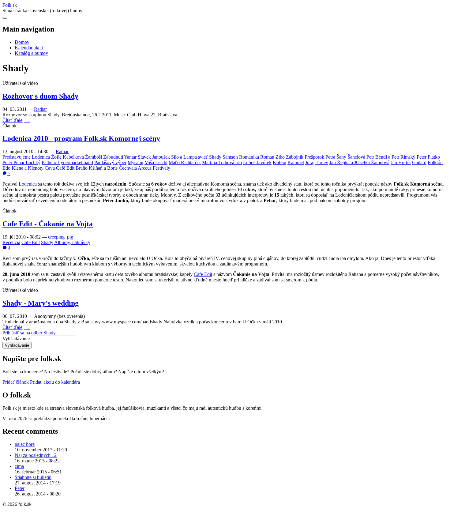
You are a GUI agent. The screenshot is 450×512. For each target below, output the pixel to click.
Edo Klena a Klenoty (22, 168)
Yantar (130, 157)
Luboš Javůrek (257, 162)
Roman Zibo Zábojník (281, 157)
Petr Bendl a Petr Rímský (390, 157)
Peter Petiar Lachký (21, 162)
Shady (215, 157)
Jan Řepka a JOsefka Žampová (359, 162)
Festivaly (161, 168)
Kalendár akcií (29, 47)
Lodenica (41, 157)
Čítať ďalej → (16, 120)
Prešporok (314, 157)
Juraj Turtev (316, 162)
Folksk (9, 5)
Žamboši (93, 157)
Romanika (249, 157)
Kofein (279, 162)
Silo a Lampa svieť (189, 157)
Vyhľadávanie (16, 338)
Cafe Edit (203, 274)
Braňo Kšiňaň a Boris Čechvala (106, 168)
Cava (50, 168)
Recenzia (11, 242)
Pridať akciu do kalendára (55, 382)
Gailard (419, 162)
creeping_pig (60, 236)
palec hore (25, 444)
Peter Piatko (428, 157)
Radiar (40, 109)
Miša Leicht (155, 162)
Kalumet (295, 162)
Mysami (135, 162)
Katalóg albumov (31, 53)
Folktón (435, 162)
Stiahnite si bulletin (33, 477)
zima (19, 466)
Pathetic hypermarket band (67, 162)
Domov (22, 42)
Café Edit (65, 168)
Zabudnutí (113, 157)
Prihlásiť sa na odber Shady (29, 332)
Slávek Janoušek (154, 157)
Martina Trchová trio (222, 162)
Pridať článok (15, 382)
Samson (230, 157)
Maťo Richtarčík (185, 162)
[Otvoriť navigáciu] (4, 18)
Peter (19, 488)
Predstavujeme (16, 157)
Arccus (145, 168)
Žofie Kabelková (67, 157)
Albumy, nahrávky (72, 242)
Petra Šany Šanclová (345, 157)
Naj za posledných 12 (36, 455)
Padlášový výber (110, 162)
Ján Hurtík (401, 162)
